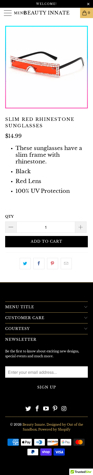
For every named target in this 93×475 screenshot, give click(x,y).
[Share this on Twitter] (25, 263)
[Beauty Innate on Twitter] (28, 409)
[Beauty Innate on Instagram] (64, 409)
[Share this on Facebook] (38, 263)
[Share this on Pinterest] (52, 263)
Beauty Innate (47, 13)
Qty (9, 216)
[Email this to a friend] (66, 263)
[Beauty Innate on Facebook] (37, 409)
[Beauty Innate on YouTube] (46, 409)
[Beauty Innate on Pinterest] (55, 409)
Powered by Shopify (54, 429)
